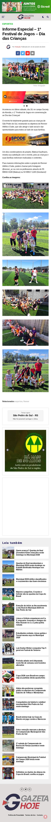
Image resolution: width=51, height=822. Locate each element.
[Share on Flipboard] (28, 53)
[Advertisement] (25, 506)
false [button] (8, 450)
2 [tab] (27, 106)
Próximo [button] (45, 97)
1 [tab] (24, 106)
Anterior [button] (5, 97)
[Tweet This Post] (23, 53)
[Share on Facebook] (18, 53)
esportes (19, 401)
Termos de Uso (30, 815)
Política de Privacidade (16, 815)
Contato (40, 815)
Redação (18, 47)
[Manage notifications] (45, 817)
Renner (26, 401)
